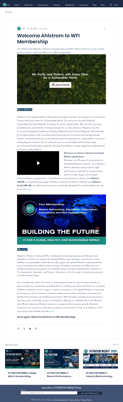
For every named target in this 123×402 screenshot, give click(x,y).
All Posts (8, 12)
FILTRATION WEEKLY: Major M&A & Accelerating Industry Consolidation (22, 375)
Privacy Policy (86, 400)
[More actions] (104, 28)
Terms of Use (74, 400)
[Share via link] (36, 328)
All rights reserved (61, 400)
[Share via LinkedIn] (30, 328)
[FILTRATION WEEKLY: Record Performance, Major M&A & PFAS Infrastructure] (61, 358)
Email (23, 390)
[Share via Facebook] (18, 328)
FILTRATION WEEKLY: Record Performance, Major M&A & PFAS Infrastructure (59, 375)
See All (115, 344)
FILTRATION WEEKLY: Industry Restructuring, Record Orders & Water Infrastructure (99, 375)
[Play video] (38, 163)
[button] (17, 5)
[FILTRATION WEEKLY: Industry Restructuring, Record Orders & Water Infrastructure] (100, 358)
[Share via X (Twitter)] (24, 328)
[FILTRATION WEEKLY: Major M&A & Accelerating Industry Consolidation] (22, 358)
